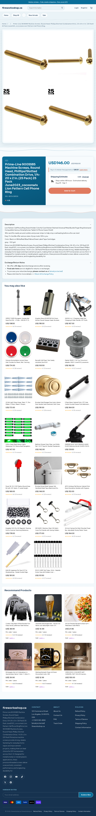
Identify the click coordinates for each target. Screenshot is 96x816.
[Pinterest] (10, 782)
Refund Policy (80, 711)
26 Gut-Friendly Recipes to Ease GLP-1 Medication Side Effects (77, 624)
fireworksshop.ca (12, 7)
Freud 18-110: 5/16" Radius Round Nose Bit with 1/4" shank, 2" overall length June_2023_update (18, 487)
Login (76, 8)
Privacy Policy (80, 715)
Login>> (12, 638)
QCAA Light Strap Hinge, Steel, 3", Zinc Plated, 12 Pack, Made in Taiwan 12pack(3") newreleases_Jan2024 (18, 403)
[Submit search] (62, 8)
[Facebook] (5, 776)
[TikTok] (22, 776)
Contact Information (83, 727)
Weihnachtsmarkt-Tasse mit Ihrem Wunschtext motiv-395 (46, 673)
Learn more (83, 170)
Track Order (58, 723)
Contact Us (58, 715)
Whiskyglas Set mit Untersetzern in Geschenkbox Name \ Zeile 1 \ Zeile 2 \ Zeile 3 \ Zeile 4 (18, 673)
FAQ (55, 719)
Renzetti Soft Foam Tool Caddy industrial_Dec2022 (44, 361)
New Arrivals (33, 15)
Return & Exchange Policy (44, 274)
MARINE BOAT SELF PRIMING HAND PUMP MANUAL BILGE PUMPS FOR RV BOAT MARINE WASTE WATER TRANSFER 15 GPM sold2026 (77, 445)
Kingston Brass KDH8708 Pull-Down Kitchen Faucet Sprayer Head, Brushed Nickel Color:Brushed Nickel (47, 319)
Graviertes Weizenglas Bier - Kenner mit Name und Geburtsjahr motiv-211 (47, 624)
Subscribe (86, 795)
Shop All (16, 15)
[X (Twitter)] (5, 782)
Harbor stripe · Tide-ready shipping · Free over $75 (48, 2)
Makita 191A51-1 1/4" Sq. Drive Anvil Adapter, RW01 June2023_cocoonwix (77, 361)
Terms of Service (81, 719)
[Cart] (91, 8)
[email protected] (56, 271)
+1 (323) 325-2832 (39, 720)
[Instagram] (10, 776)
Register (84, 8)
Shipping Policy (81, 723)
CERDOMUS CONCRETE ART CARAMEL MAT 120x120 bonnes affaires (75, 673)
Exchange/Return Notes (15, 263)
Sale (44, 15)
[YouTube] (16, 776)
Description (9, 224)
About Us (57, 711)
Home (6, 15)
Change (85, 177)
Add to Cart (69, 191)
